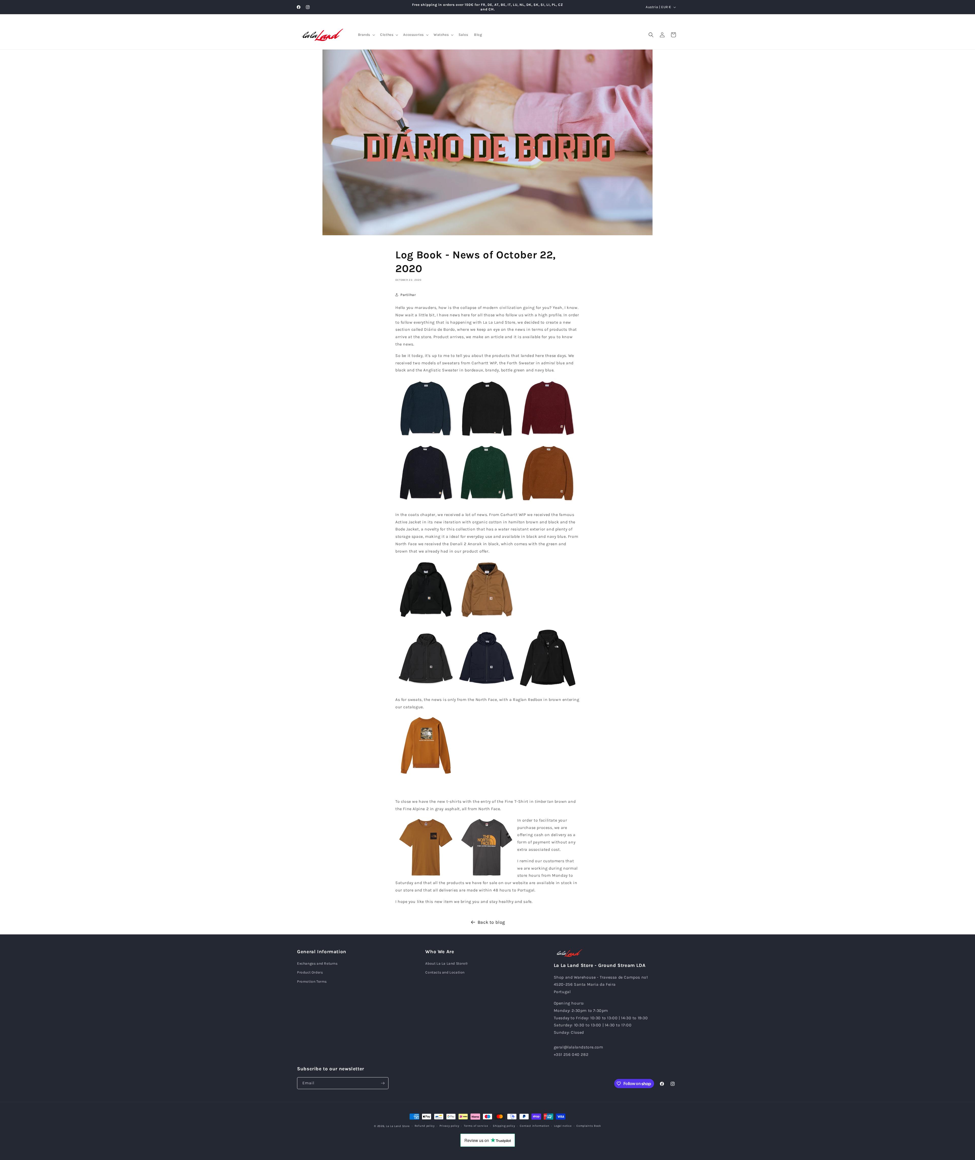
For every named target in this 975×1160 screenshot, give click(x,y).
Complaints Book (588, 1125)
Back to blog (491, 922)
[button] (366, 34)
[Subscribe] (382, 1083)
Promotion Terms (312, 981)
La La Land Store (398, 1126)
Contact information (534, 1125)
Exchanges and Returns (317, 963)
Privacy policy (449, 1125)
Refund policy (425, 1125)
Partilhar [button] (408, 295)
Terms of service (476, 1125)
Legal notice (563, 1125)
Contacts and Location (445, 972)
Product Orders (310, 972)
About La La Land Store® (446, 963)
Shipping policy (504, 1125)
